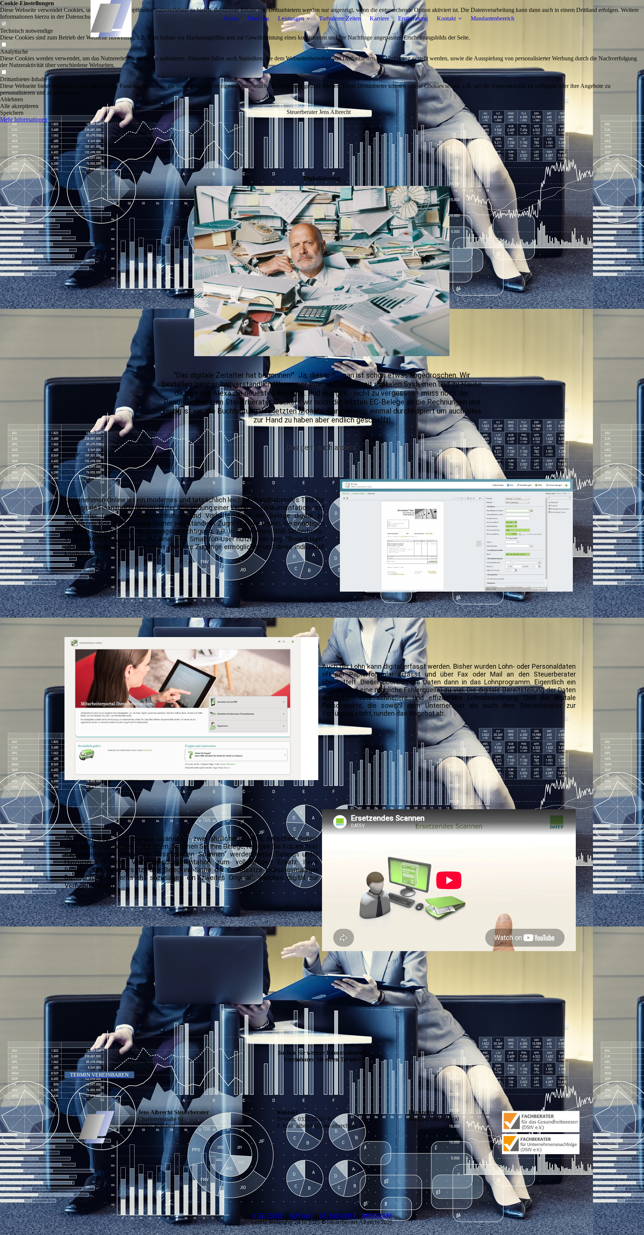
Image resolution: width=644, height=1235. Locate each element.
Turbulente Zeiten (340, 18)
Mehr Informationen (23, 119)
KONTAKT (302, 1216)
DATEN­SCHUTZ (337, 1216)
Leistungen (291, 18)
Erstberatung (413, 18)
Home (231, 18)
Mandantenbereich (492, 18)
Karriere (379, 18)
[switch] (3, 45)
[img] (111, 18)
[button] (322, 99)
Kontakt (446, 18)
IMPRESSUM (377, 1216)
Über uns (258, 18)
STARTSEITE (268, 1216)
